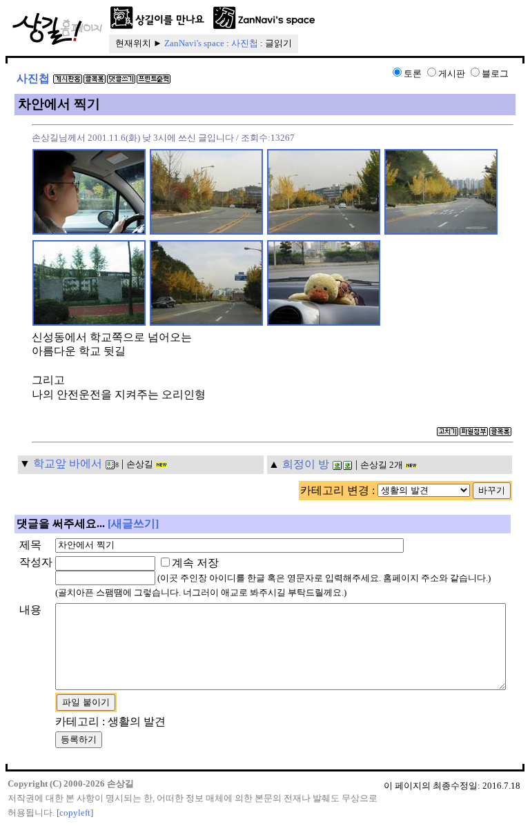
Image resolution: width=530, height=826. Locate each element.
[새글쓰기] (133, 523)
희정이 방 (305, 464)
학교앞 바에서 (67, 463)
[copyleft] (75, 812)
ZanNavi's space (194, 43)
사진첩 (244, 43)
